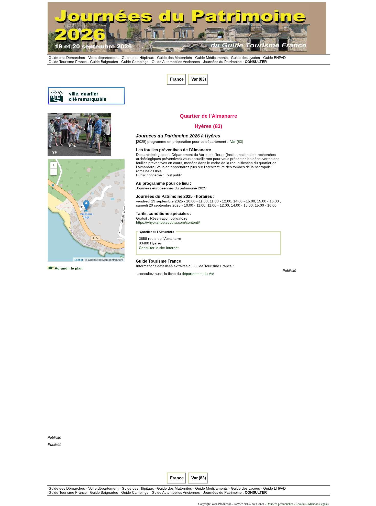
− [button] (53, 172)
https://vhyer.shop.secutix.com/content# (168, 222)
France (176, 79)
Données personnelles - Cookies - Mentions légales (298, 504)
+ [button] (53, 165)
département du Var (198, 274)
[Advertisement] (86, 358)
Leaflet (78, 259)
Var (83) (198, 79)
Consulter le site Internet (159, 248)
